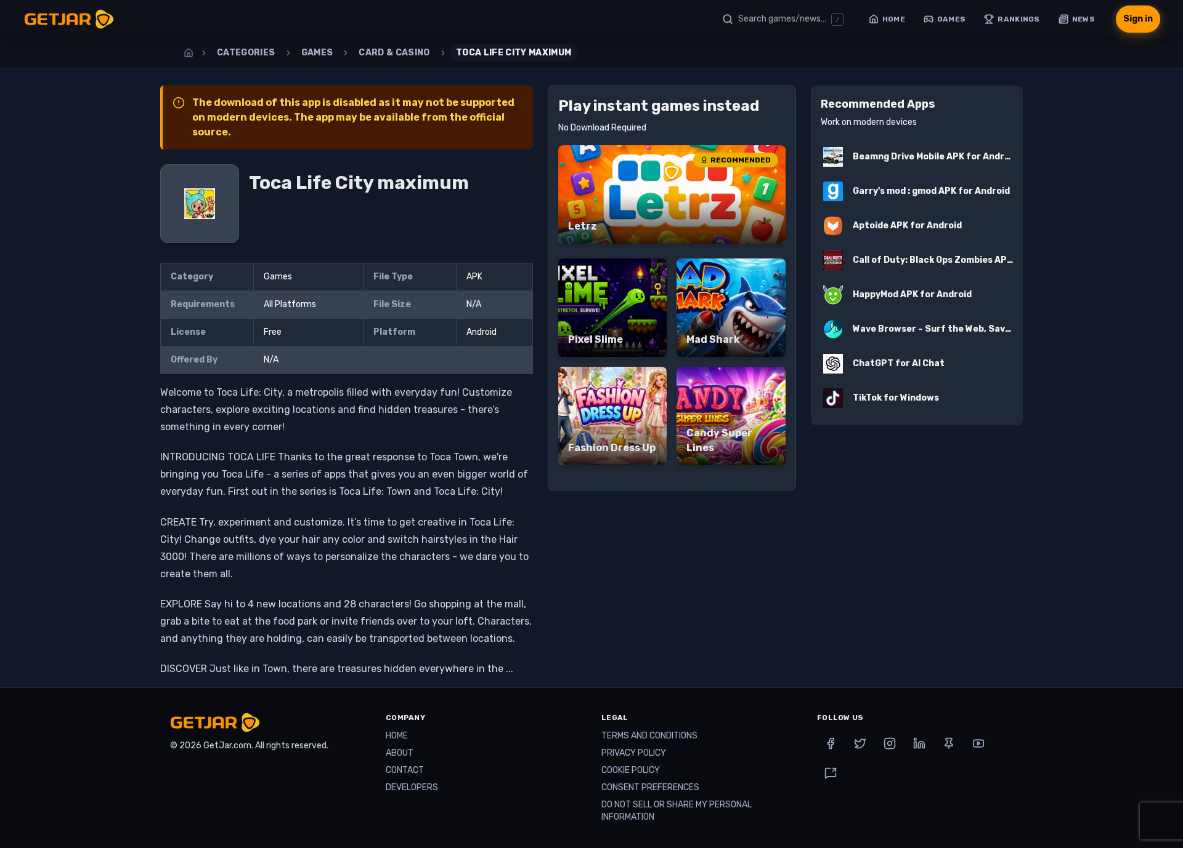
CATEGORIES (246, 52)
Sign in (1138, 19)
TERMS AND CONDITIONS (649, 735)
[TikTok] (830, 772)
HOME (397, 735)
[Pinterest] (948, 743)
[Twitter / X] (860, 743)
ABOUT (399, 753)
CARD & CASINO (394, 52)
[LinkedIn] (919, 743)
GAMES (317, 52)
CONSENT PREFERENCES (650, 787)
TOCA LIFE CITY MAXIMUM (514, 52)
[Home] (188, 53)
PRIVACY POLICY (633, 753)
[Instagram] (889, 743)
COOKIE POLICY (630, 770)
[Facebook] (830, 743)
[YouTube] (978, 743)
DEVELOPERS (412, 787)
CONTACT (405, 770)
